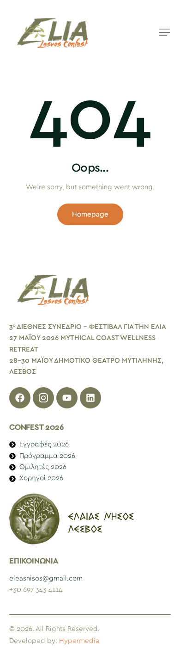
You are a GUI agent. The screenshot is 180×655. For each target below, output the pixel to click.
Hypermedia (79, 640)
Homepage (90, 214)
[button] (164, 32)
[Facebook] (19, 397)
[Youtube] (67, 397)
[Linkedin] (90, 397)
